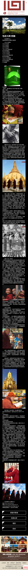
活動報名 (24, 562)
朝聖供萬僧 (14, 513)
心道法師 (4, 562)
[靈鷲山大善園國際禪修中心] (14, 8)
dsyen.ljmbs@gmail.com (15, 564)
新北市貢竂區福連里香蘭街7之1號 (15, 568)
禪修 (14, 523)
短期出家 (14, 518)
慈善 (14, 529)
